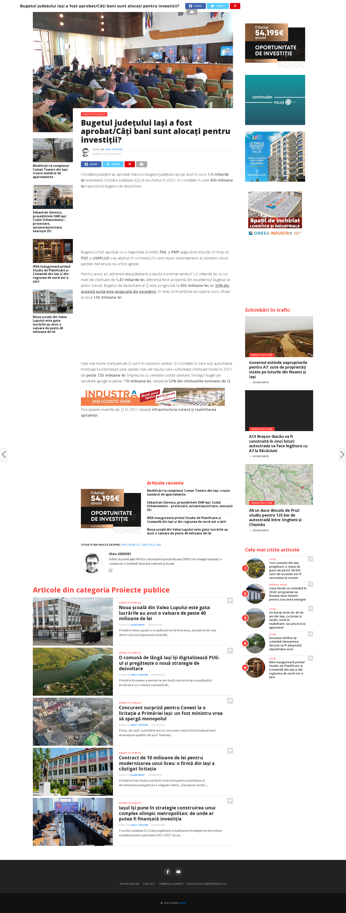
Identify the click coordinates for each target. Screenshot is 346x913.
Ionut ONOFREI (139, 675)
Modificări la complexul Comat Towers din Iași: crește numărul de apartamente (51, 171)
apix (124, 544)
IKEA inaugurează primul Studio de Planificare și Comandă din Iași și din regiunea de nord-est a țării (51, 274)
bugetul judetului (142, 544)
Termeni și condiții (171, 884)
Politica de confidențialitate (206, 884)
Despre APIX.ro (129, 884)
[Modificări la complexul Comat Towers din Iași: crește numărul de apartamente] (53, 161)
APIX (182, 903)
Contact (149, 884)
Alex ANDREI (114, 149)
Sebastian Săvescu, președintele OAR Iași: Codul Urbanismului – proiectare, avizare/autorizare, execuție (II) (50, 222)
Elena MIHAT (137, 625)
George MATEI (261, 382)
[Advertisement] (157, 221)
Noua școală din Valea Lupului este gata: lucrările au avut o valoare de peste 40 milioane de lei (50, 324)
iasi (159, 544)
